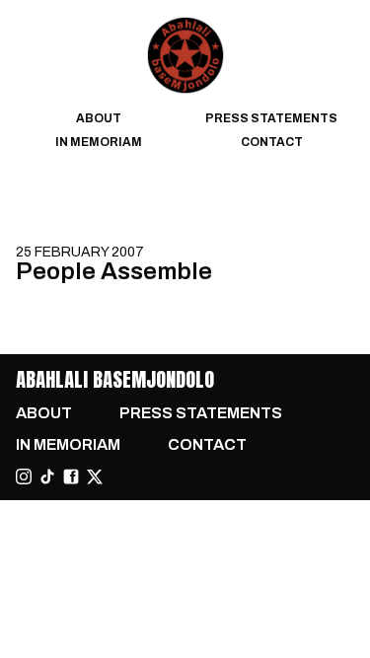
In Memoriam (98, 142)
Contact (272, 142)
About (98, 118)
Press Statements (271, 118)
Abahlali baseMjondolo (115, 379)
